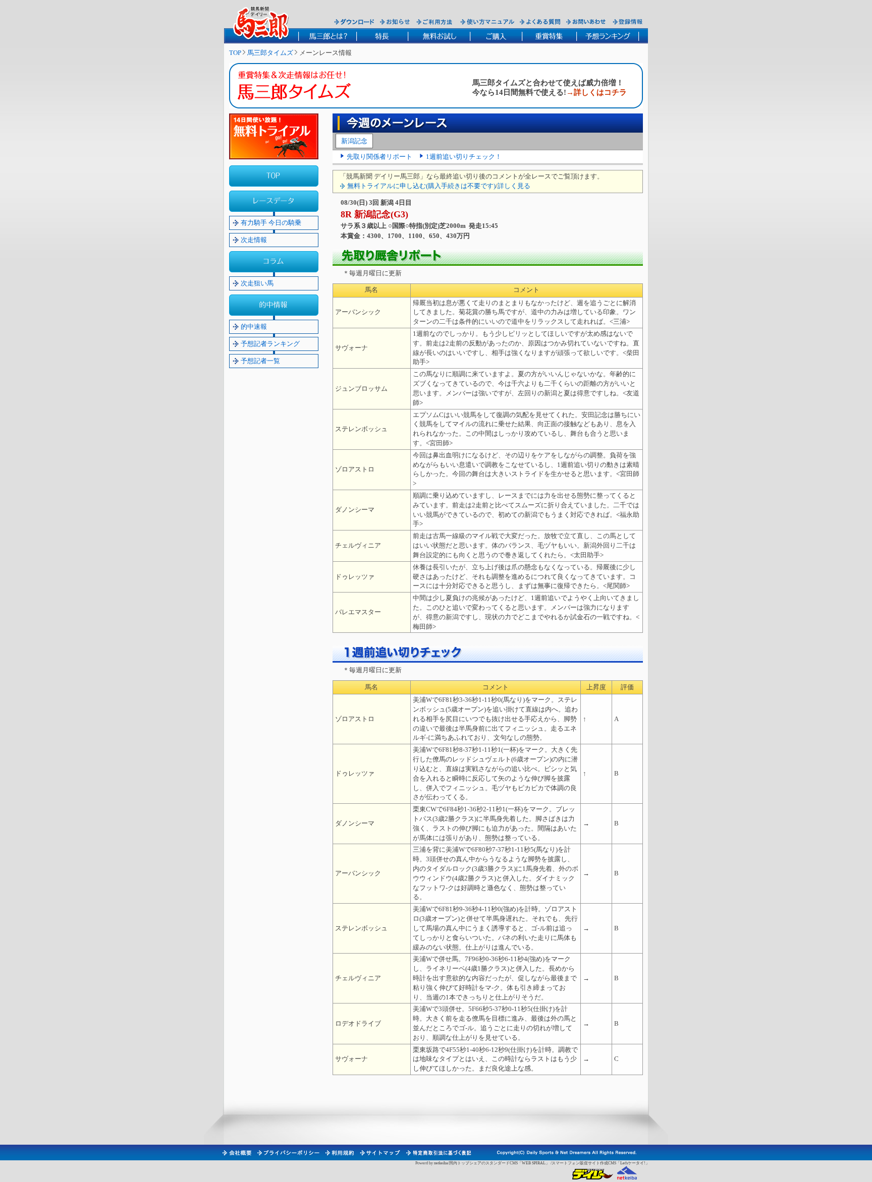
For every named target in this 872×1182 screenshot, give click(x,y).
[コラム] (273, 261)
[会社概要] (236, 1152)
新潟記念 (354, 141)
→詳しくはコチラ (596, 92)
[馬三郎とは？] (327, 35)
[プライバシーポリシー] (287, 1152)
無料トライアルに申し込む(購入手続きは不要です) (421, 186)
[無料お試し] (439, 35)
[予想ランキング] (607, 35)
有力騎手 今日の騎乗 (271, 222)
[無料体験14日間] (273, 136)
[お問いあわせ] (586, 21)
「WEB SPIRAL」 (534, 1163)
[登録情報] (628, 21)
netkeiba (441, 1163)
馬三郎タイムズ (270, 52)
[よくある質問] (540, 21)
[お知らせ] (395, 21)
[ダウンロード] (354, 21)
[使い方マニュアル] (487, 21)
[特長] (382, 35)
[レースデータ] (273, 201)
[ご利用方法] (435, 21)
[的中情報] (273, 305)
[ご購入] (496, 35)
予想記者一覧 (260, 361)
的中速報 (254, 326)
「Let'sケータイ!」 (632, 1163)
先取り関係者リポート (379, 156)
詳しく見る (514, 186)
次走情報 (254, 240)
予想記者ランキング (270, 343)
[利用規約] (339, 1152)
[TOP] (273, 176)
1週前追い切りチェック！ (464, 156)
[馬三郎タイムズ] (302, 87)
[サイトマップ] (379, 1152)
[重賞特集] (549, 35)
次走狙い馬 (257, 283)
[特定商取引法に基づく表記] (438, 1152)
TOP (235, 52)
